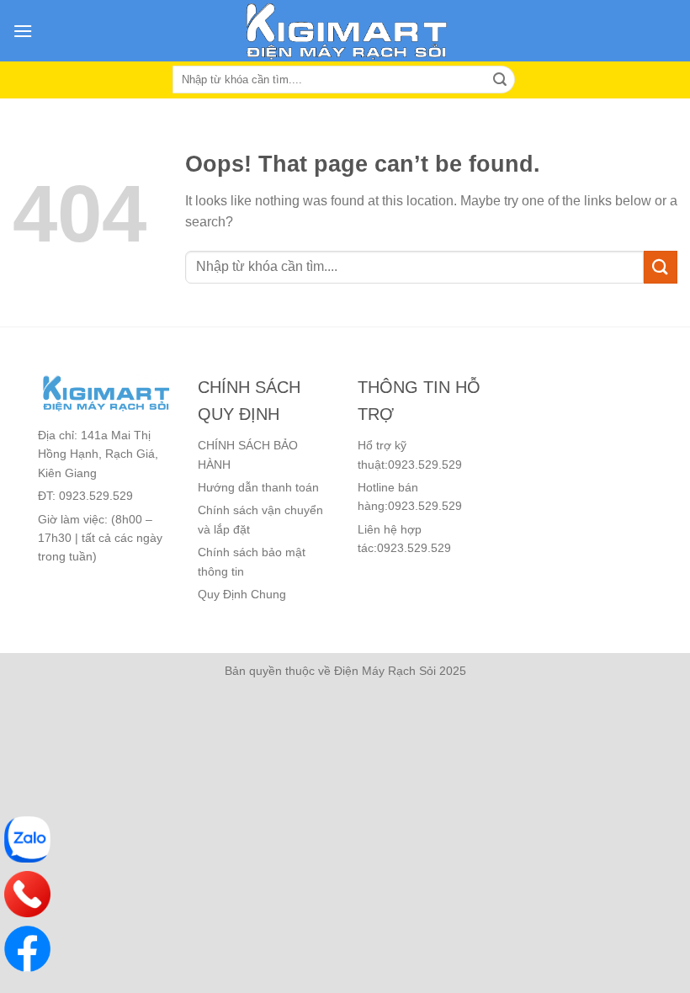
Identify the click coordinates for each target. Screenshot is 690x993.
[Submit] (660, 267)
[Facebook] (27, 948)
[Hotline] (27, 894)
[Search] (500, 80)
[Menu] (23, 30)
